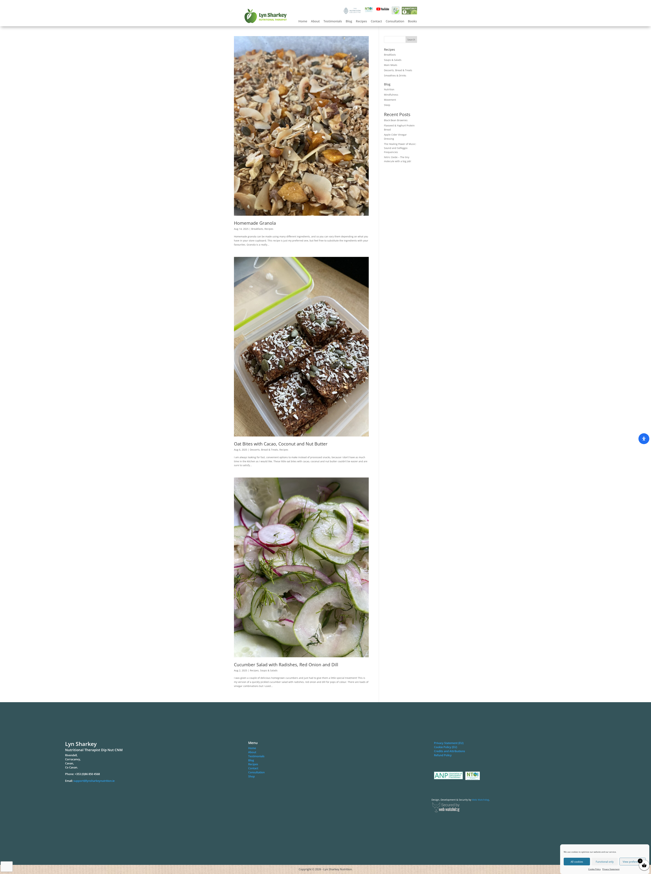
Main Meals (390, 65)
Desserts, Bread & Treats (264, 449)
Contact (376, 21)
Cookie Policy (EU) (445, 747)
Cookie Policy (594, 869)
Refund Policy (443, 755)
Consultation (395, 21)
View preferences (633, 861)
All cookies (577, 861)
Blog (349, 21)
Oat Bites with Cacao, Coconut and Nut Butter (281, 444)
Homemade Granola (255, 223)
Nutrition (389, 89)
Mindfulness (391, 94)
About (315, 21)
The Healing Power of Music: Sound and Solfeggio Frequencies (400, 148)
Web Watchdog (480, 799)
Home (302, 21)
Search (411, 39)
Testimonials (332, 21)
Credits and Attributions (449, 751)
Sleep (387, 105)
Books (412, 21)
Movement (390, 99)
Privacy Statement (610, 869)
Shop (251, 776)
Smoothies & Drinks (395, 75)
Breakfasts (257, 228)
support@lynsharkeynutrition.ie (94, 781)
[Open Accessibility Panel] (643, 438)
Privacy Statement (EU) (448, 743)
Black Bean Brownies (396, 120)
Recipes (361, 21)
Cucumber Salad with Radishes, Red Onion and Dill (286, 665)
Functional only (605, 861)
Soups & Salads (269, 670)
